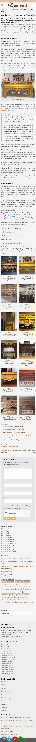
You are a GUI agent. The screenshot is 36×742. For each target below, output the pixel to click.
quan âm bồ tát (5, 594)
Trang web (5, 498)
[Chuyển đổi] (34, 682)
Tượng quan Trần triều (7, 673)
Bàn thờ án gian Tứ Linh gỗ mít (26, 307)
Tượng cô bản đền (6, 649)
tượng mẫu (4, 602)
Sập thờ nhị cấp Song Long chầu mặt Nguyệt (9, 418)
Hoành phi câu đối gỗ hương (8, 543)
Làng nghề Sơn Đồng (6, 213)
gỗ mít (16, 446)
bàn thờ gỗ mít (12, 446)
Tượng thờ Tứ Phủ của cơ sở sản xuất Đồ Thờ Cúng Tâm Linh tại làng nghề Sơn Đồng (17, 567)
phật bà (19, 592)
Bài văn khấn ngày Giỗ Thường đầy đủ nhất (14, 432)
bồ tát (20, 586)
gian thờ (8, 589)
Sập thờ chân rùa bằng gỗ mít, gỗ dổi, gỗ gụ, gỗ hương (27, 363)
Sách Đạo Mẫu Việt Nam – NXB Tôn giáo (13, 429)
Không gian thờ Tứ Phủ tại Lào (9, 575)
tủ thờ (27, 219)
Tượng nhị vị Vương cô (7, 655)
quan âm (25, 592)
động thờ (12, 605)
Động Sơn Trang (5, 698)
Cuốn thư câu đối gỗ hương (8, 551)
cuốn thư (30, 586)
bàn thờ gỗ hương (29, 178)
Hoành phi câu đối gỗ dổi (7, 541)
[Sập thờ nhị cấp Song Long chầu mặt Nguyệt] (9, 405)
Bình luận (6, 467)
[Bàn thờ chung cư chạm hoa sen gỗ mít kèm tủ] (9, 321)
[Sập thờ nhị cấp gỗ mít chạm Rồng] (9, 377)
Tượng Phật (4, 707)
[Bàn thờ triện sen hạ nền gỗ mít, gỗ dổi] (9, 349)
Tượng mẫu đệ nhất (6, 661)
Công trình (4, 685)
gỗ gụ (21, 589)
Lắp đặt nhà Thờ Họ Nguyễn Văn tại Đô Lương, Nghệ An (15, 558)
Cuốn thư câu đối (5, 691)
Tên (4, 482)
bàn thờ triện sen (14, 586)
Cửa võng (3, 688)
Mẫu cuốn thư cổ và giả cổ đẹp (11, 440)
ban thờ (3, 581)
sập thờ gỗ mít (25, 597)
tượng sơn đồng (19, 602)
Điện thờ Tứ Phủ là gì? (7, 571)
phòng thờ (14, 592)
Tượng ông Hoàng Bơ (6, 665)
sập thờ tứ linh (13, 599)
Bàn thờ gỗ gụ (5, 531)
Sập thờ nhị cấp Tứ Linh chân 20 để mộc (26, 418)
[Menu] (2, 5)
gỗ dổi (17, 589)
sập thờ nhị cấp (5, 599)
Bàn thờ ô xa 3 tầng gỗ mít (27, 335)
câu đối (3, 589)
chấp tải (25, 586)
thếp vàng (19, 599)
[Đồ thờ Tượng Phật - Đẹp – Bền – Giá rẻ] (18, 4)
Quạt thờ (3, 704)
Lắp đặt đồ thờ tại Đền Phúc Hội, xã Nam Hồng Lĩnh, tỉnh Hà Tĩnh (17, 562)
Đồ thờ (3, 694)
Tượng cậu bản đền (6, 651)
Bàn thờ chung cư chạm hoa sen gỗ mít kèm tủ (9, 335)
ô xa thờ (7, 605)
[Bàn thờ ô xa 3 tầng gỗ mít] (27, 321)
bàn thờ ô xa (13, 217)
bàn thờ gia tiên (16, 55)
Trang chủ (4, 9)
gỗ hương (26, 589)
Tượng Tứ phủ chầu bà (7, 653)
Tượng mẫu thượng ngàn (7, 659)
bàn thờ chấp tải (6, 219)
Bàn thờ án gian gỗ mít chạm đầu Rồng (9, 307)
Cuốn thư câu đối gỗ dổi (7, 549)
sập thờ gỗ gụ (18, 597)
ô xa (3, 605)
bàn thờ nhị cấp (29, 584)
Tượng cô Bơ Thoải (6, 647)
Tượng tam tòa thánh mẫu (8, 657)
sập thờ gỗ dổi (10, 597)
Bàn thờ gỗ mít (5, 529)
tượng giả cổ (25, 599)
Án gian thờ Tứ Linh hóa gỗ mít (9, 279)
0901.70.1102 (25, 1)
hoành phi (4, 592)
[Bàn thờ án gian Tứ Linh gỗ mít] (27, 293)
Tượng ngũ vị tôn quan (7, 663)
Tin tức (9, 9)
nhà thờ (9, 592)
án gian (25, 602)
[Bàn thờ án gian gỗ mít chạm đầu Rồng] (9, 293)
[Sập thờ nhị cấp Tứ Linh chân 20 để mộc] (27, 405)
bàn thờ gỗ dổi (7, 180)
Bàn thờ (3, 681)
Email (5, 490)
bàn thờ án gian (26, 217)
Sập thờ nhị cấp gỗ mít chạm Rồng (9, 391)
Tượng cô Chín (5, 645)
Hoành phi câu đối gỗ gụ (7, 539)
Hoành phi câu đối (6, 701)
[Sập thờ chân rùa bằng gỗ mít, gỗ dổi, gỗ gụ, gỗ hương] (27, 349)
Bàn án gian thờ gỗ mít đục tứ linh (27, 279)
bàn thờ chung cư (10, 581)
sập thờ (17, 219)
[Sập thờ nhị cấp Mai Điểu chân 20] (27, 377)
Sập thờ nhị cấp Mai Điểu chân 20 (27, 391)
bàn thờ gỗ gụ (5, 584)
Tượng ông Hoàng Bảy (7, 667)
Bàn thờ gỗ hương (6, 535)
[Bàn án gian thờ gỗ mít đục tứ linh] (27, 265)
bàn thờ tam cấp (5, 586)
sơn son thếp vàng (26, 594)
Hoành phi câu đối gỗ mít (8, 537)
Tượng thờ (4, 710)
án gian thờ (31, 602)
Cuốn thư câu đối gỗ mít (7, 545)
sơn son (18, 594)
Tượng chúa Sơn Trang (7, 671)
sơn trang (4, 597)
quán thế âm (12, 594)
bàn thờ (6, 446)
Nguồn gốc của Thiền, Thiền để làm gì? (13, 426)
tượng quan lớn (11, 602)
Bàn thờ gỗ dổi (5, 533)
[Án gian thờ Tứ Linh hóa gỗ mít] (9, 265)
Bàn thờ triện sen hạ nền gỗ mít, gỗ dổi (9, 363)
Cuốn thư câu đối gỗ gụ (7, 547)
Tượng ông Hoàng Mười (7, 669)
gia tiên (12, 589)
